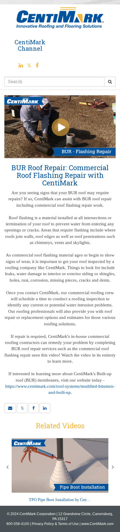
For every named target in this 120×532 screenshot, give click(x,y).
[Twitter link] (30, 65)
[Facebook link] (37, 65)
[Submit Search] (110, 82)
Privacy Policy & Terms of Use (55, 524)
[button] (10, 408)
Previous (7, 467)
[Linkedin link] (21, 65)
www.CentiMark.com (97, 524)
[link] (22, 408)
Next (113, 467)
